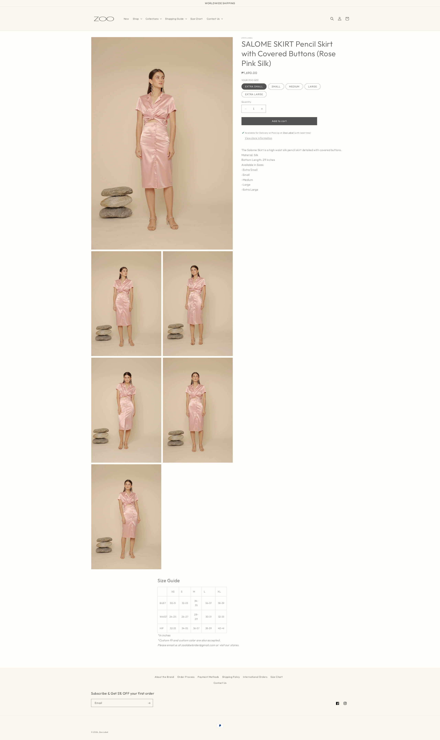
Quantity (246, 102)
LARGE (312, 86)
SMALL (276, 86)
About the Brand (164, 676)
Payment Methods (208, 676)
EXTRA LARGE (254, 94)
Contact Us (220, 682)
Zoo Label (103, 732)
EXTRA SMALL (254, 86)
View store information (258, 138)
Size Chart (277, 676)
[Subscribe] (149, 703)
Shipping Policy (231, 676)
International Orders (255, 676)
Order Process (186, 676)
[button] (137, 18)
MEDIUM (294, 86)
